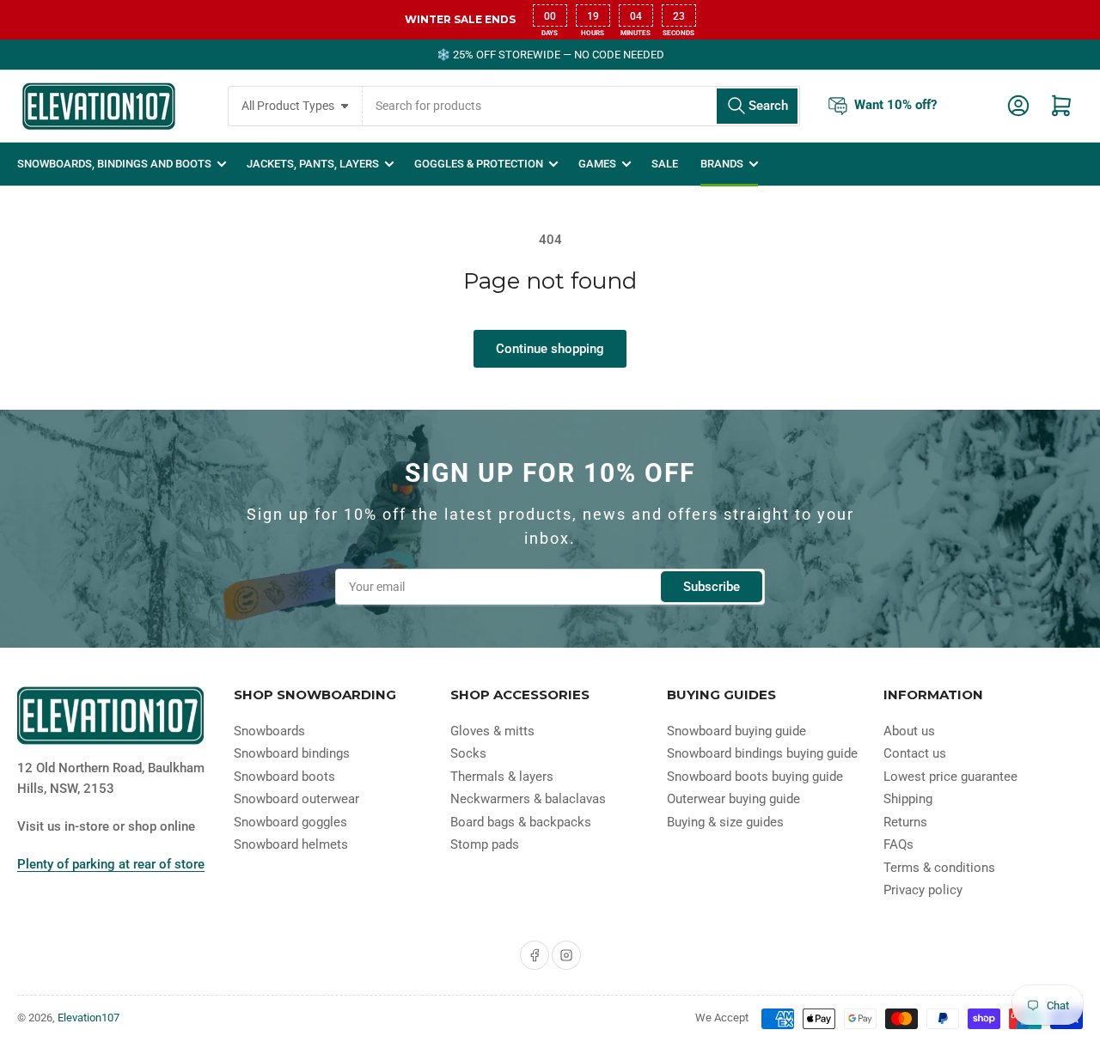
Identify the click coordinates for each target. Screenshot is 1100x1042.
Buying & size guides (725, 822)
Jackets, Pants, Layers (313, 163)
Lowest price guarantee (950, 776)
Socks (468, 753)
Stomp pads (484, 844)
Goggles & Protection (478, 163)
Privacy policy (922, 890)
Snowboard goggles (290, 822)
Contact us (914, 753)
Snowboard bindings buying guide (762, 753)
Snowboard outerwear (296, 799)
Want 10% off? (895, 105)
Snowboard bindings (292, 753)
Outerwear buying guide (733, 799)
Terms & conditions (939, 867)
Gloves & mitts (492, 731)
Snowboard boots (284, 776)
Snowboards (269, 731)
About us (909, 731)
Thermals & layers (501, 776)
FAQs (898, 844)
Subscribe (711, 586)
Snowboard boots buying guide (755, 776)
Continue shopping (550, 348)
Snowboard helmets (291, 844)
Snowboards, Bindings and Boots (114, 163)
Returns (905, 822)
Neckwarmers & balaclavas (528, 799)
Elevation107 (88, 1017)
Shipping (907, 799)
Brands (721, 163)
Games (597, 163)
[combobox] (581, 106)
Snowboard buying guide (736, 731)
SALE (664, 163)
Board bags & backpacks (520, 822)
